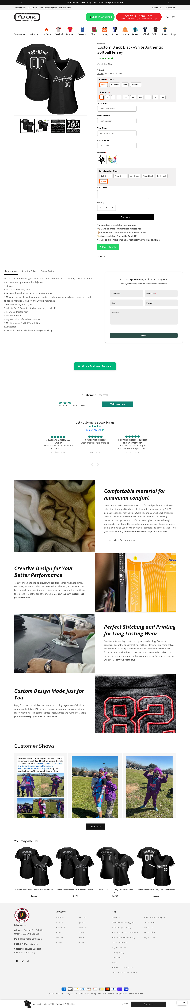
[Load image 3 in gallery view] (58, 126)
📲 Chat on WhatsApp (100, 16)
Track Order (20, 7)
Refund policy (84, 994)
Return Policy (47, 271)
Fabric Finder (65, 7)
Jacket (82, 922)
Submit (144, 335)
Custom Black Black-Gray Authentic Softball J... (34, 890)
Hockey (59, 937)
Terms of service (108, 994)
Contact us (116, 957)
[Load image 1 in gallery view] (28, 126)
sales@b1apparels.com (31, 938)
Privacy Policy (118, 952)
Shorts (59, 932)
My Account (170, 7)
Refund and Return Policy (123, 937)
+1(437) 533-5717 (108, 246)
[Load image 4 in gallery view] (73, 126)
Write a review (117, 404)
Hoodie (82, 917)
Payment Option (119, 947)
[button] (19, 31)
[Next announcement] (168, 2)
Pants (81, 942)
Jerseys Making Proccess (123, 967)
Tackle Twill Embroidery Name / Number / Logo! (139, 17)
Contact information (136, 994)
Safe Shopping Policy (121, 927)
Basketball (60, 927)
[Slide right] (84, 126)
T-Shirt (82, 932)
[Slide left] (17, 126)
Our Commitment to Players (124, 972)
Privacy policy (96, 994)
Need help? (157, 7)
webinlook (73, 994)
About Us (116, 917)
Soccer (59, 942)
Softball (82, 927)
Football (59, 922)
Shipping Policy (29, 271)
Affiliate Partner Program (123, 922)
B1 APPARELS (56, 994)
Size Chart (32, 7)
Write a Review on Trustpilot (97, 366)
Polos (81, 937)
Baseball (60, 917)
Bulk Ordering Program (154, 917)
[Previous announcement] (21, 2)
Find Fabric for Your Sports (121, 540)
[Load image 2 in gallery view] (43, 126)
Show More (95, 826)
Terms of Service (119, 942)
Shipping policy (121, 994)
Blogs (114, 962)
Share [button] (102, 256)
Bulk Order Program (48, 7)
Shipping (100, 73)
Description (11, 271)
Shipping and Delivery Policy (125, 932)
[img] (95, 426)
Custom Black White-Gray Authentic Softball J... (156, 890)
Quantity (101, 202)
